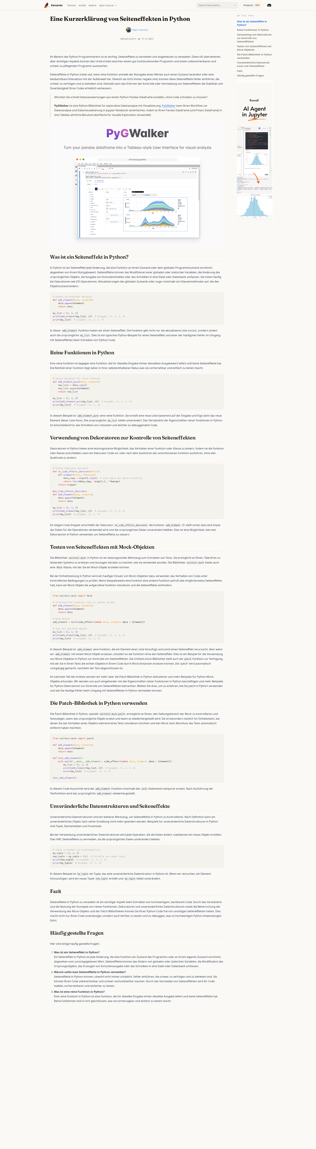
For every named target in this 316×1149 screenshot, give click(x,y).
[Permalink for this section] (131, 257)
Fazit (239, 70)
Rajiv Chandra (140, 29)
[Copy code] (219, 296)
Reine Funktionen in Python (253, 29)
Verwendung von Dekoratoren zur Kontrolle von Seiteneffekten (254, 38)
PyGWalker (169, 105)
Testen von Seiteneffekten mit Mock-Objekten (254, 48)
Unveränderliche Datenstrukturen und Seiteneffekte (253, 64)
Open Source (106, 5)
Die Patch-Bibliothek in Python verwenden (254, 56)
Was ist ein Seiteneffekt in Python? (252, 23)
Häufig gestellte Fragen (250, 75)
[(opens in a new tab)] (137, 184)
